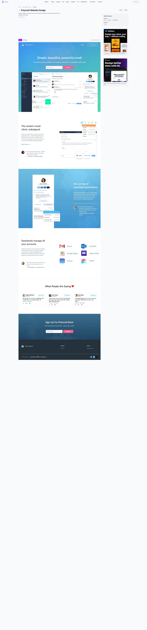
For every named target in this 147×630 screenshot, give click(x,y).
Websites (46, 1)
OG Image (25, 39)
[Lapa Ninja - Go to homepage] (5, 1)
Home (20, 39)
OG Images (58, 1)
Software (109, 20)
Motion (52, 1)
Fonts (63, 1)
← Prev (120, 10)
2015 (105, 24)
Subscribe (100, 1)
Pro (78, 1)
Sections (67, 1)
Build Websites (84, 1)
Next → (126, 10)
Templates (73, 1)
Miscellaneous (115, 20)
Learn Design (92, 1)
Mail (105, 20)
